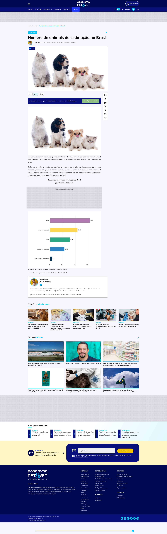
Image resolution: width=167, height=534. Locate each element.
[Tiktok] (131, 518)
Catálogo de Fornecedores (124, 476)
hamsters (31, 175)
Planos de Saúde (85, 506)
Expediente (120, 495)
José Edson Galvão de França (103, 479)
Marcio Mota (98, 483)
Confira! (78, 294)
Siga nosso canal (92, 101)
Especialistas (57, 9)
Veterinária (38, 9)
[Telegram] (134, 518)
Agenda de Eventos (122, 474)
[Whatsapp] (137, 518)
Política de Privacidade (34, 520)
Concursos (98, 500)
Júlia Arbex (38, 43)
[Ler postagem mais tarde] (107, 33)
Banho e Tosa (85, 476)
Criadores (83, 481)
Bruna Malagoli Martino (102, 474)
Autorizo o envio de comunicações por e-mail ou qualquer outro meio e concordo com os (102, 456)
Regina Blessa (99, 485)
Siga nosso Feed (121, 488)
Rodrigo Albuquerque (101, 488)
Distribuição (84, 483)
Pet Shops (84, 504)
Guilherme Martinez (100, 481)
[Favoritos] (133, 9)
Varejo (82, 508)
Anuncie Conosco (122, 483)
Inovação (83, 494)
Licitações (120, 479)
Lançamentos (85, 499)
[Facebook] (121, 518)
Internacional (84, 497)
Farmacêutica (85, 488)
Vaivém (97, 498)
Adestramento (85, 474)
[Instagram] (125, 518)
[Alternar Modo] (41, 94)
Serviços (65, 9)
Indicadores (46, 9)
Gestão (83, 492)
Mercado (30, 9)
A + (30, 94)
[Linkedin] (128, 518)
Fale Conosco (121, 498)
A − (35, 94)
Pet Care (83, 501)
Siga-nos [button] (127, 9)
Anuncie (76, 9)
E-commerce (84, 485)
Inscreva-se (125, 451)
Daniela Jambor (99, 476)
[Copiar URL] (105, 118)
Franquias (83, 490)
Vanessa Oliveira (100, 490)
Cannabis (83, 479)
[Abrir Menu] (39, 3)
